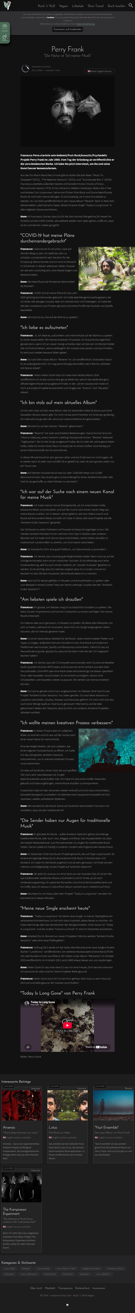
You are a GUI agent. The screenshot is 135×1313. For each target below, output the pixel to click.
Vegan (63, 6)
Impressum (98, 1288)
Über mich (36, 1288)
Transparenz (65, 1288)
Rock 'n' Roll (46, 6)
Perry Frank (50, 1274)
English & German (91, 1268)
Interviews (29, 1274)
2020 (9, 1268)
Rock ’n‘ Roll (66, 1268)
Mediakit (50, 1288)
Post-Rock (68, 1274)
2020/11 (103, 1274)
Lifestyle (78, 6)
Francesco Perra (115, 1268)
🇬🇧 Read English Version (100, 71)
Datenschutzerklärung (86, 24)
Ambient (26, 1268)
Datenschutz (82, 1288)
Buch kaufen (116, 6)
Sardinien (84, 1274)
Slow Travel (96, 6)
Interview (8, 1274)
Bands (43, 1268)
